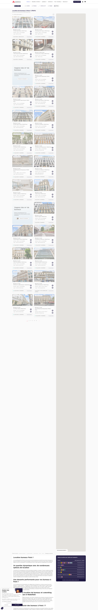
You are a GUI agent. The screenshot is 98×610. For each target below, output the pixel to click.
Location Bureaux (30, 553)
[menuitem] (82, 2)
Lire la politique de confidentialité (6, 601)
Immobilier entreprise (22, 553)
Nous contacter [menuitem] (77, 1)
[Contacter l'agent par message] (31, 34)
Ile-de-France (36, 553)
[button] (20, 6)
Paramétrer (6, 604)
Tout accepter (17, 604)
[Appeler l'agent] (31, 31)
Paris (40, 553)
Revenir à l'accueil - (15, 553)
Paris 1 (43, 553)
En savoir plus (29, 36)
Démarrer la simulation (24, 218)
